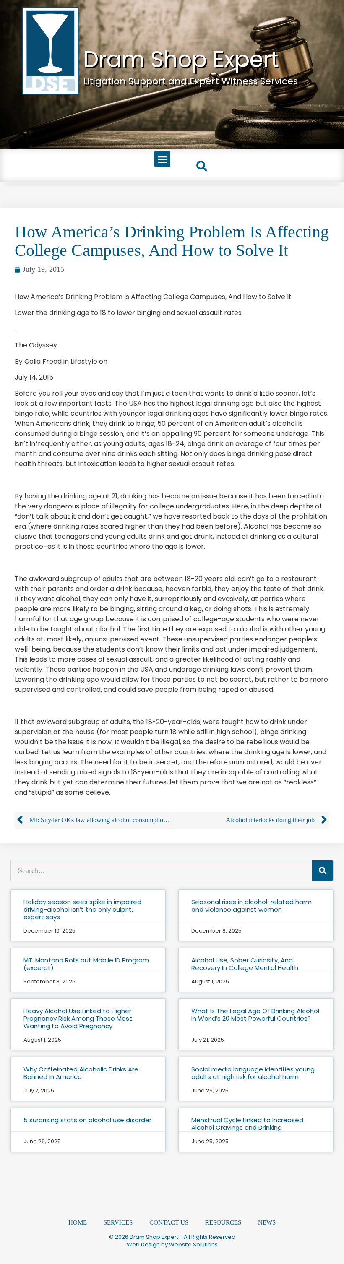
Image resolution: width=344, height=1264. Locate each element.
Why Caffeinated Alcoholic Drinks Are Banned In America (80, 1073)
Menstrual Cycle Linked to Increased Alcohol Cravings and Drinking (247, 1123)
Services (118, 1222)
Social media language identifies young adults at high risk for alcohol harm (253, 1073)
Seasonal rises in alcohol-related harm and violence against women (251, 905)
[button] (162, 159)
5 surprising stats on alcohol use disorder (87, 1119)
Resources (223, 1222)
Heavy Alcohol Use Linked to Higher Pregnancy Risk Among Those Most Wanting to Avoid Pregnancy (77, 1018)
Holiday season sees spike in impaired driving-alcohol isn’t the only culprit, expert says (82, 909)
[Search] (322, 870)
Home (77, 1222)
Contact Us (168, 1222)
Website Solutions (193, 1244)
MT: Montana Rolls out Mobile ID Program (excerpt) (86, 964)
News (267, 1222)
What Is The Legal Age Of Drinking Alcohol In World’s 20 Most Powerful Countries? (255, 1014)
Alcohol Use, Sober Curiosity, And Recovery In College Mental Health (244, 964)
